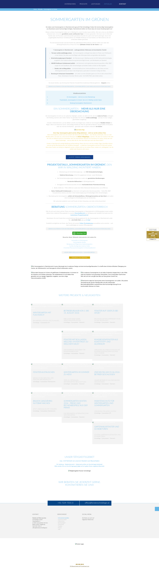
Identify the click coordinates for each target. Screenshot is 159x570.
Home (35, 9)
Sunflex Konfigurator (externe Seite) (79, 246)
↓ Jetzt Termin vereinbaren (79, 157)
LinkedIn (90, 523)
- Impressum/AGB (61, 519)
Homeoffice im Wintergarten (79, 240)
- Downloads (60, 524)
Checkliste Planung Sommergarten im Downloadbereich (80, 248)
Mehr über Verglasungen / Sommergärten (79, 252)
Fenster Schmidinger (39, 3)
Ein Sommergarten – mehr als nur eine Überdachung (81, 97)
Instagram (90, 526)
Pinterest (87, 526)
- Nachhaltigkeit (61, 523)
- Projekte (59, 526)
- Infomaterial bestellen (63, 518)
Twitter (87, 523)
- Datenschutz (61, 521)
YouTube (83, 526)
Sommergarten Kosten (79, 242)
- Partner (59, 527)
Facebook (83, 523)
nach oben (157, 509)
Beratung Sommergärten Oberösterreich (81, 103)
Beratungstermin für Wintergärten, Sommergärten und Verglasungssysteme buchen (80, 86)
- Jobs (58, 529)
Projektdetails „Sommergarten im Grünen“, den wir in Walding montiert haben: (81, 100)
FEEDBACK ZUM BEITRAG (79, 257)
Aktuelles (40, 9)
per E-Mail (77, 466)
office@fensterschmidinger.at (39, 527)
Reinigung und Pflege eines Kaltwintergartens (79, 244)
